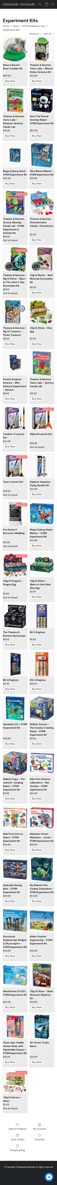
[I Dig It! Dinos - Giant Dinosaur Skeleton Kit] (42, 975)
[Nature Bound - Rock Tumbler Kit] (15, 49)
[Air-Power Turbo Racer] (42, 1027)
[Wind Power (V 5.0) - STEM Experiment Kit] (15, 975)
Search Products (17, 1128)
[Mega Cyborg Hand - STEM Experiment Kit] (15, 155)
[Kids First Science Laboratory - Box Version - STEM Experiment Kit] (42, 763)
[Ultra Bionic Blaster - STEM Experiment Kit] (42, 155)
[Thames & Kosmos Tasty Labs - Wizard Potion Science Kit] (42, 49)
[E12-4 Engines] (42, 664)
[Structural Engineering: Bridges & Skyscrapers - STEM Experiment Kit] (15, 921)
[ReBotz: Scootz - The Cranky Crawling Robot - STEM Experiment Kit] (42, 708)
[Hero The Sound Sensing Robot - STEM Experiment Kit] (42, 100)
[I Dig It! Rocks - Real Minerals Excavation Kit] (42, 259)
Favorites (39, 1139)
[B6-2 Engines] (42, 616)
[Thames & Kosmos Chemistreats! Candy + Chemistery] (42, 203)
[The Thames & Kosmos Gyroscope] (15, 616)
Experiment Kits (11, 29)
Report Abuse (28, 1172)
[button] (19, 4)
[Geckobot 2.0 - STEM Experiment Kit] (15, 708)
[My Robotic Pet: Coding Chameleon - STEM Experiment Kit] (42, 869)
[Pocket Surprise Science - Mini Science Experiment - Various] (15, 363)
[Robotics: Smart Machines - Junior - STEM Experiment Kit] (42, 818)
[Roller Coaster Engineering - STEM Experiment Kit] (42, 921)
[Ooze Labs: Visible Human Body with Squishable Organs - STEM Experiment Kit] (15, 1027)
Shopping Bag (17, 1150)
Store (16, 26)
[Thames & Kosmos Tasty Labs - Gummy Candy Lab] (42, 363)
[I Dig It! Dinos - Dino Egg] (42, 312)
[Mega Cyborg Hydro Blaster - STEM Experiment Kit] (42, 514)
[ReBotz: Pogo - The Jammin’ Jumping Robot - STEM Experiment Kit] (15, 763)
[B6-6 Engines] (15, 664)
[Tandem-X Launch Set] (15, 418)
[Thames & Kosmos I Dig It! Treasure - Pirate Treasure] (15, 312)
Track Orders (17, 1139)
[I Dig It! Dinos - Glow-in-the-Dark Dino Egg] (42, 565)
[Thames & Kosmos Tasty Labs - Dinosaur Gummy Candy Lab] (15, 100)
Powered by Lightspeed (28, 1177)
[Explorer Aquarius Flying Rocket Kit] (42, 466)
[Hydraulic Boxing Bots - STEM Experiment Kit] (15, 869)
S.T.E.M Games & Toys (34, 26)
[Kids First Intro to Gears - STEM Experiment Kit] (15, 818)
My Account (39, 1128)
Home (6, 26)
